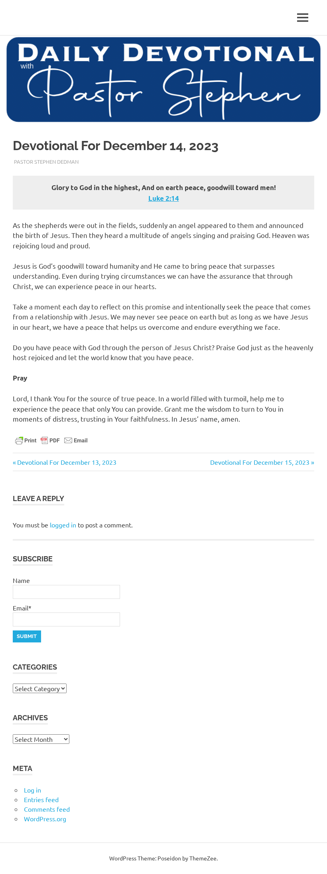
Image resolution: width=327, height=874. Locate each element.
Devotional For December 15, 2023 (259, 462)
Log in (32, 790)
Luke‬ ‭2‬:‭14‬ (163, 198)
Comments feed (47, 809)
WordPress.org (45, 818)
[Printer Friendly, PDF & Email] (51, 439)
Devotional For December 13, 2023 (66, 462)
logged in (63, 525)
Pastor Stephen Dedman (46, 161)
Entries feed (41, 799)
